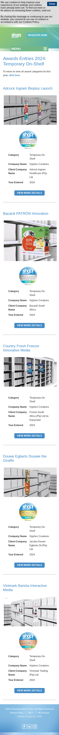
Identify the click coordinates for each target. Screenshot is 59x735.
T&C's (30, 712)
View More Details (29, 193)
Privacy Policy (16, 712)
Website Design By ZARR (29, 716)
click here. (14, 75)
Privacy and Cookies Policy (15, 13)
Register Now (37, 35)
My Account (43, 712)
